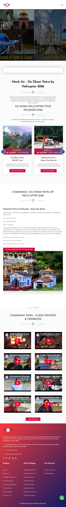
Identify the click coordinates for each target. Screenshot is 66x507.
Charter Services (49, 470)
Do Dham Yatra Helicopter (20, 119)
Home (5, 470)
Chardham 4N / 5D (30, 473)
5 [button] (33, 308)
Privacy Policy (7, 488)
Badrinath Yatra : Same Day (15, 209)
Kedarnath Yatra (29, 495)
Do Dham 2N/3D (29, 481)
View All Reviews (33, 419)
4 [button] (32, 308)
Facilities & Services (9, 477)
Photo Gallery (7, 492)
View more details (17, 171)
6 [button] (35, 308)
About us (6, 473)
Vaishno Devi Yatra (30, 492)
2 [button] (29, 308)
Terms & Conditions (9, 484)
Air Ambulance (49, 473)
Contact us (7, 495)
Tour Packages (8, 481)
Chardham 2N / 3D (30, 470)
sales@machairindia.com (14, 454)
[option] (17, 150)
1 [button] (28, 308)
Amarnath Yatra (29, 488)
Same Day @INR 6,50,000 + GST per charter (19, 247)
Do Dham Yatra (29, 477)
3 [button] (31, 308)
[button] (64, 35)
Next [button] (63, 152)
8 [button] (37, 308)
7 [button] (36, 308)
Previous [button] (3, 152)
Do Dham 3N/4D (29, 484)
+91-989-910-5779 (11, 450)
